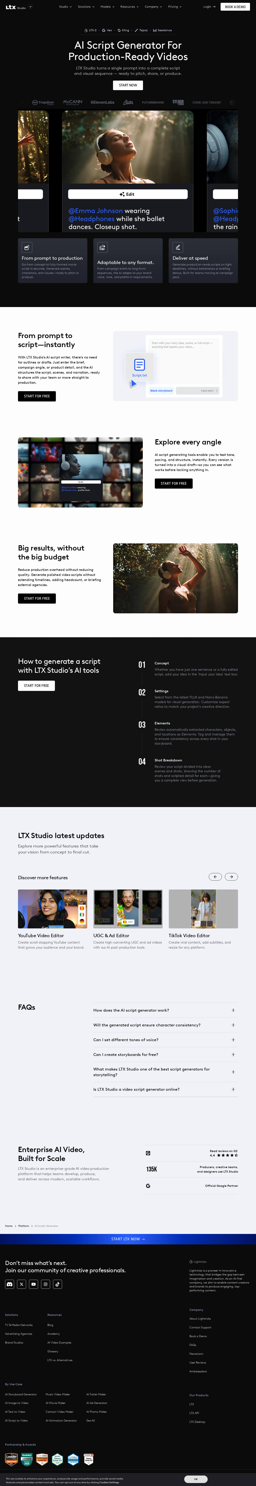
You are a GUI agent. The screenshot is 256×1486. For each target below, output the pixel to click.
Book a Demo (198, 1336)
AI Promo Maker (96, 1411)
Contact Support (200, 1327)
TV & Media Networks (18, 1325)
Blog (50, 1325)
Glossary (52, 1351)
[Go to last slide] (215, 877)
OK (196, 1479)
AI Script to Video (16, 1420)
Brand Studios (14, 1342)
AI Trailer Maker (96, 1394)
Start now (128, 85)
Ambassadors (198, 1371)
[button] (19, 6)
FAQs (192, 1345)
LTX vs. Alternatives (59, 1360)
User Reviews (197, 1362)
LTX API (194, 1413)
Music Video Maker (58, 1394)
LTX (191, 1404)
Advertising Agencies (18, 1333)
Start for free (37, 396)
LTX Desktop (197, 1422)
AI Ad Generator (96, 1403)
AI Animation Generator (61, 1420)
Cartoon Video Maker (59, 1411)
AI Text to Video (15, 1411)
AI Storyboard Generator (21, 1394)
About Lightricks (200, 1318)
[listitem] (52, 922)
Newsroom (196, 1353)
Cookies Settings (109, 1482)
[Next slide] (231, 877)
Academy (53, 1333)
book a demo (235, 7)
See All (90, 1420)
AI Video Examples (59, 1342)
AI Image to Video (16, 1403)
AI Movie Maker (55, 1403)
